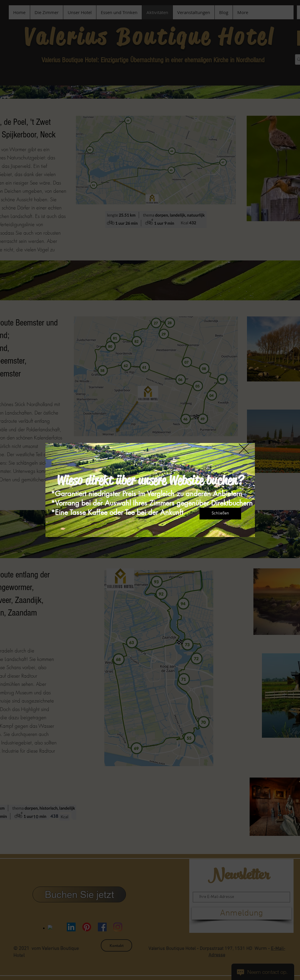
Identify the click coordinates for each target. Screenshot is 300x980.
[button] (244, 449)
